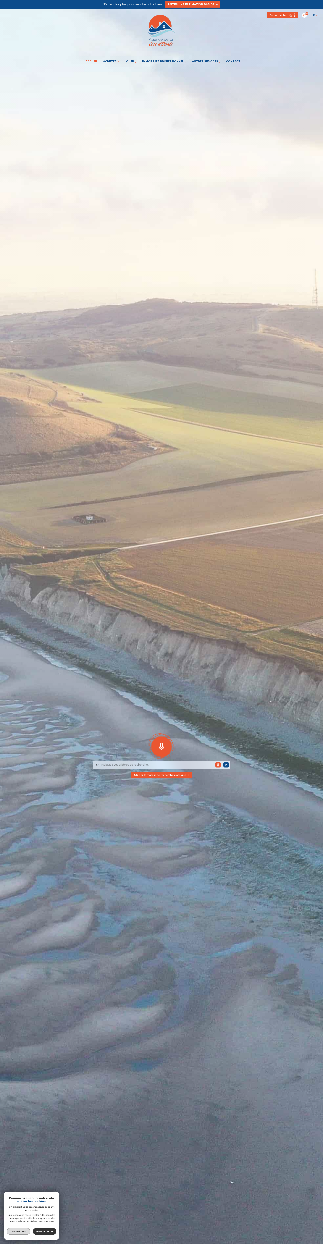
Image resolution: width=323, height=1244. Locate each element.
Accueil (91, 61)
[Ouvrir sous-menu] (118, 61)
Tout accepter (44, 1231)
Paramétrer (18, 1231)
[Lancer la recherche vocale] (161, 745)
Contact (233, 61)
